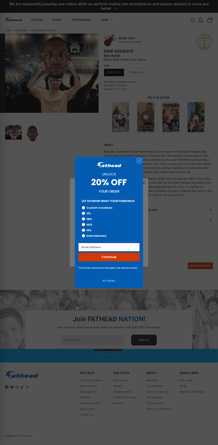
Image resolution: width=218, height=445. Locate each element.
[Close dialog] (139, 160)
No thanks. (109, 280)
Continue (109, 257)
